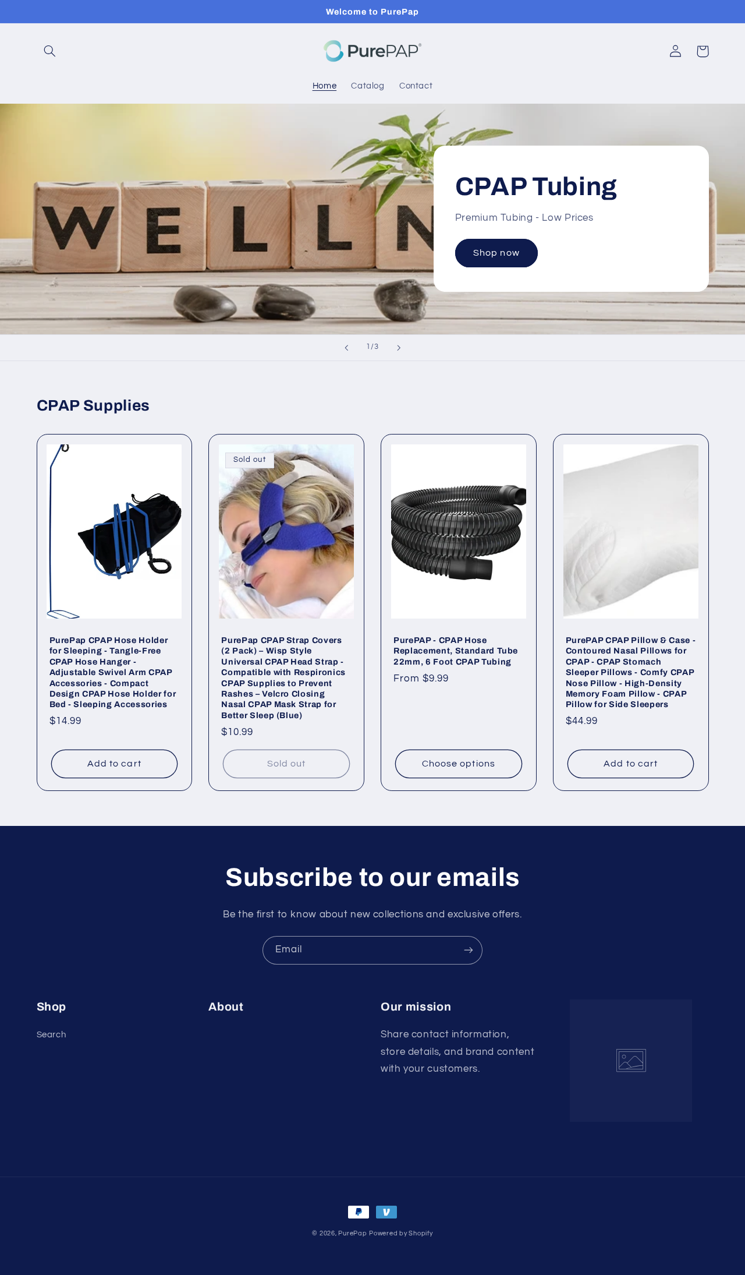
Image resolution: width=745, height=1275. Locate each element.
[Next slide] (398, 348)
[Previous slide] (346, 348)
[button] (50, 51)
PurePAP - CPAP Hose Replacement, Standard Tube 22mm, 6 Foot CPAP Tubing (455, 650)
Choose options (458, 763)
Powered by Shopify (400, 1233)
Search (51, 1034)
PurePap (352, 1233)
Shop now (496, 252)
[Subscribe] (468, 950)
